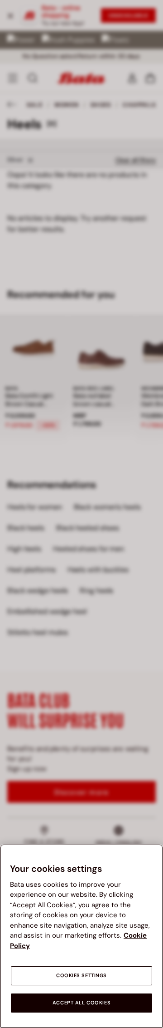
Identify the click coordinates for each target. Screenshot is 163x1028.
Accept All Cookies (81, 1002)
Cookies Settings (81, 975)
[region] (81, 936)
